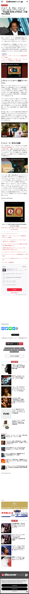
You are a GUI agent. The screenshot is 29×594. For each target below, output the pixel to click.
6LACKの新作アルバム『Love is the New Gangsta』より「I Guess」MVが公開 (15, 448)
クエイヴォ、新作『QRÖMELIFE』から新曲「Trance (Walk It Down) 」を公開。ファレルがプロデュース (17, 442)
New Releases (8, 350)
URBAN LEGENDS (14, 351)
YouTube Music (14, 229)
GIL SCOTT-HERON (9, 348)
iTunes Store (4, 227)
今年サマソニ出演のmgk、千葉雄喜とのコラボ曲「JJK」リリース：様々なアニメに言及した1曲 (17, 461)
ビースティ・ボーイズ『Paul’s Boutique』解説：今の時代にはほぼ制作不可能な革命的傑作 (16, 467)
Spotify (17, 227)
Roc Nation (22, 350)
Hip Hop (17, 348)
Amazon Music (23, 227)
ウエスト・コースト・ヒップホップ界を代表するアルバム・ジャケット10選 (16, 435)
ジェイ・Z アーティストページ (10, 233)
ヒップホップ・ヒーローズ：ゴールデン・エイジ (14, 252)
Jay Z (23, 348)
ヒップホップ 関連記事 (8, 262)
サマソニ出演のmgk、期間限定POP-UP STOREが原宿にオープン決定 (15, 454)
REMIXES (15, 350)
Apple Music (11, 227)
